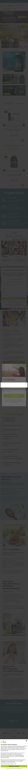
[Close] (26, 384)
